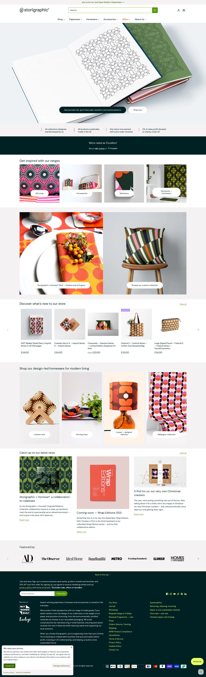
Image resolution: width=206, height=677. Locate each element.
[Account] (178, 10)
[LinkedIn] (185, 594)
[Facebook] (167, 594)
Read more (24, 520)
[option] (103, 73)
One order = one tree (159, 613)
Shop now (137, 110)
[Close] (71, 647)
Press (111, 620)
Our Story (113, 602)
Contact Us (114, 649)
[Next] (198, 330)
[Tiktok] (178, 594)
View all (183, 304)
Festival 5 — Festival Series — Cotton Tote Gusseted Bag (134, 344)
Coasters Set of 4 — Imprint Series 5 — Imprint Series (69, 344)
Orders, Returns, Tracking (120, 624)
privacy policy (26, 587)
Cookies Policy (12, 660)
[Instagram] (171, 594)
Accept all (9, 666)
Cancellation (114, 635)
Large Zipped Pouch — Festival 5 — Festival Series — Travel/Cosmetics (168, 346)
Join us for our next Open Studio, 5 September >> (103, 2)
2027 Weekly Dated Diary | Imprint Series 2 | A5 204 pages (36, 344)
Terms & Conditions (23, 672)
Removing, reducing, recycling (163, 606)
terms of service (43, 587)
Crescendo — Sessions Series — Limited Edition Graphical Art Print (102, 346)
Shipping (112, 628)
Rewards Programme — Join (121, 617)
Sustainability (156, 602)
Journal (112, 606)
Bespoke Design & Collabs (120, 613)
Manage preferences (62, 666)
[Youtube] (174, 594)
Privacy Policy (115, 642)
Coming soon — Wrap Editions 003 (99, 512)
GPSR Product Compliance (120, 631)
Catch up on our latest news (37, 452)
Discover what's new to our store (43, 304)
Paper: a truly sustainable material (165, 610)
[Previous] (7, 330)
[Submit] (155, 10)
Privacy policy (9, 672)
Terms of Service (116, 639)
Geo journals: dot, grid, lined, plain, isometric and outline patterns (92, 110)
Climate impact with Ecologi (162, 617)
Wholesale (113, 610)
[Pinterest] (182, 594)
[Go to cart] (183, 10)
